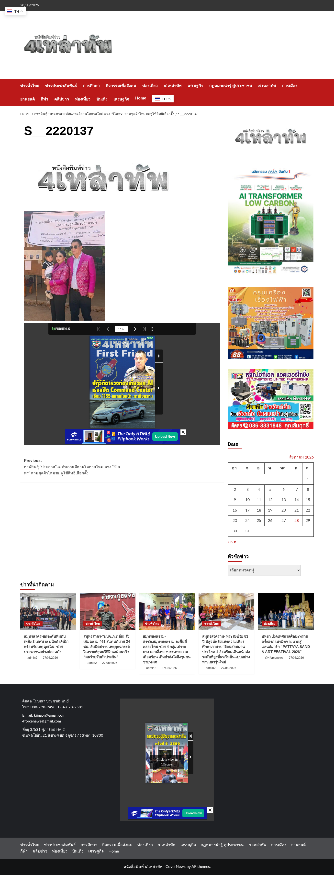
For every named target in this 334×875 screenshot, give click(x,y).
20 (283, 510)
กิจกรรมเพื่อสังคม (121, 86)
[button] (311, 92)
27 (283, 521)
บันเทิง (102, 99)
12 (270, 500)
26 (270, 521)
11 (259, 500)
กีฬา (44, 99)
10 (247, 500)
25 (259, 521)
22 (308, 510)
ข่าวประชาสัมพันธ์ (61, 86)
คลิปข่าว (61, 99)
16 (235, 510)
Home (140, 98)
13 (283, 500)
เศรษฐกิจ (195, 86)
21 (296, 510)
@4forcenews (274, 657)
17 (247, 510)
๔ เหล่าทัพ (173, 86)
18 (259, 510)
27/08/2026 (50, 657)
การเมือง (289, 86)
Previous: (72, 467)
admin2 (32, 657)
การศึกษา (91, 86)
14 (296, 500)
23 (235, 521)
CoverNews (176, 867)
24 (247, 521)
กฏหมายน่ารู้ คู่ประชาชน (230, 86)
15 (308, 500)
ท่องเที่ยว (150, 86)
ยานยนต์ (27, 99)
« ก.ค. (232, 542)
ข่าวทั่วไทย (29, 86)
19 (270, 510)
